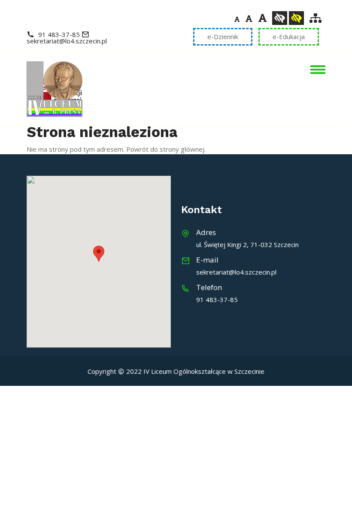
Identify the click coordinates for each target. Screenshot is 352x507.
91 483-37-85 (59, 34)
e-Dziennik (222, 36)
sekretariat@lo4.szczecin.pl (67, 41)
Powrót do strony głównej (165, 149)
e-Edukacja (289, 36)
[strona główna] (54, 88)
